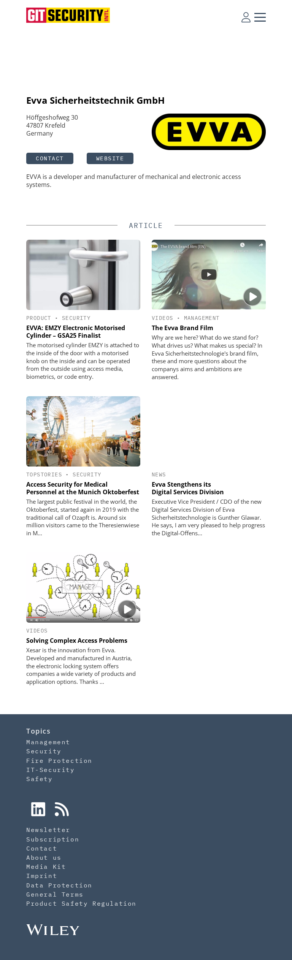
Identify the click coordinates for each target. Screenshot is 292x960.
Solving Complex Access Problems (76, 640)
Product (38, 318)
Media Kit (46, 866)
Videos (162, 318)
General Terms (55, 894)
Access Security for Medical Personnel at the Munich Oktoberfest (82, 488)
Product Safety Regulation (81, 903)
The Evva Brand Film (182, 328)
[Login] (246, 17)
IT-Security (50, 769)
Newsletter (48, 829)
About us (44, 857)
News (159, 474)
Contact (50, 158)
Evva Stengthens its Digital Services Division (188, 488)
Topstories (44, 474)
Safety (39, 779)
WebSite (110, 158)
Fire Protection (59, 760)
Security (76, 318)
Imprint (41, 875)
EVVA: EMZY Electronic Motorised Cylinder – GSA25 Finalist (75, 332)
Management (202, 318)
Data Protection (59, 885)
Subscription (52, 839)
